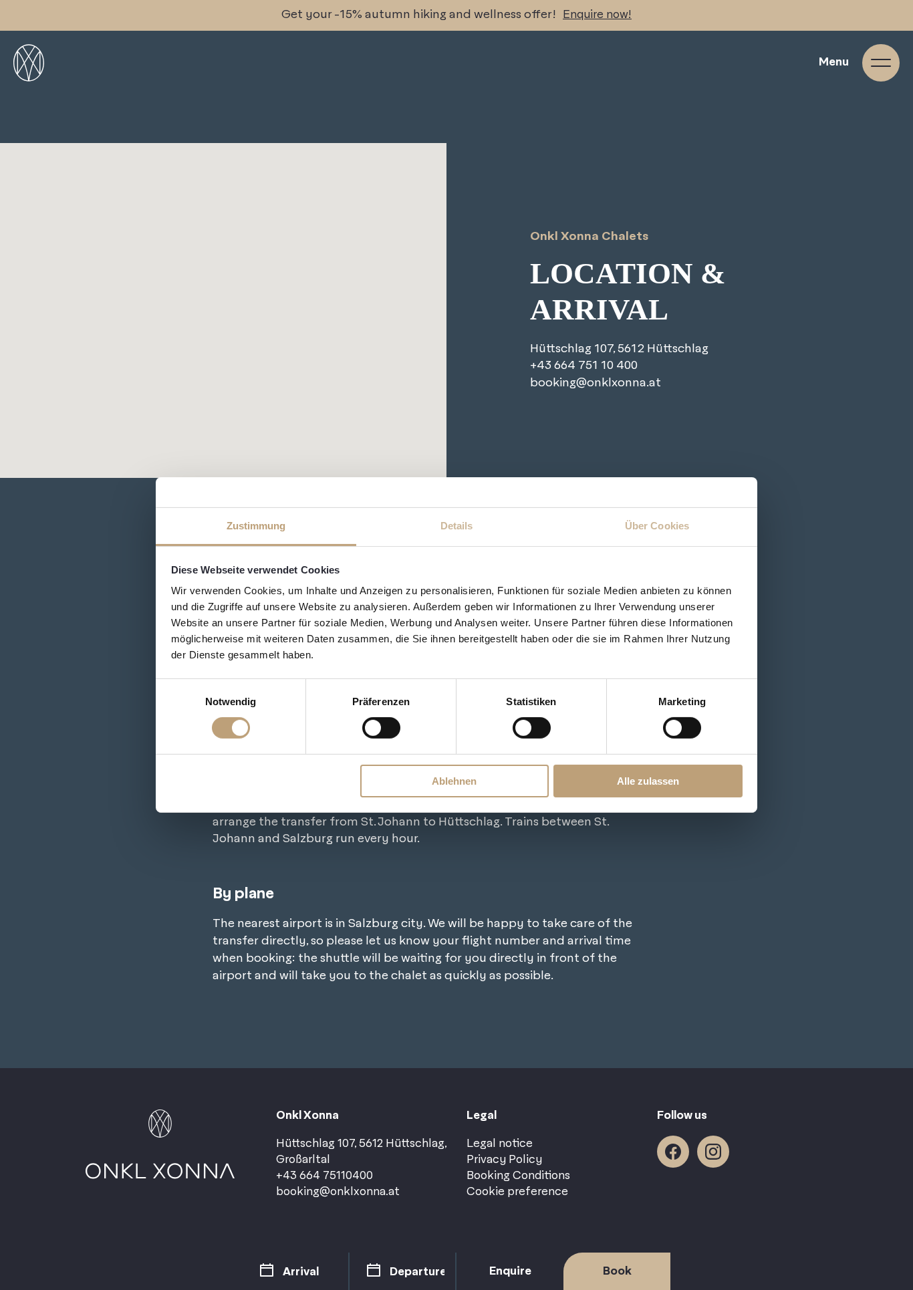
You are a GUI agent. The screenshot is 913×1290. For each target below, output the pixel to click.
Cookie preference (517, 1191)
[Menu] (881, 63)
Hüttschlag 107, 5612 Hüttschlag (619, 349)
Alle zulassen (648, 781)
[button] (223, 288)
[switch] (381, 728)
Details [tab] (456, 525)
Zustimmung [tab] (256, 525)
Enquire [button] (510, 1271)
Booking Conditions (518, 1175)
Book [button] (617, 1271)
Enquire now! (597, 14)
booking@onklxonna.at (595, 383)
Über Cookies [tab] (657, 525)
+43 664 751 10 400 (584, 366)
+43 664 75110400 (324, 1175)
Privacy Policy (504, 1159)
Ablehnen (454, 781)
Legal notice (500, 1143)
